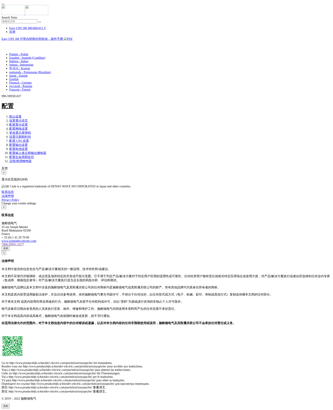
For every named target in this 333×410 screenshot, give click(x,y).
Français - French (19, 89)
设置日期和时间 (20, 136)
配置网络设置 (18, 128)
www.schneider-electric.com (19, 240)
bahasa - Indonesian (21, 64)
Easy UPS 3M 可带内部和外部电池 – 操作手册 (33, 38)
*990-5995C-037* (13, 244)
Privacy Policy (10, 199)
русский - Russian (20, 86)
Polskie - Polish (18, 54)
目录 (12, 31)
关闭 (5, 248)
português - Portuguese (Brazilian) (30, 72)
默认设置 (15, 116)
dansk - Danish (18, 75)
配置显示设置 (18, 124)
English (13, 79)
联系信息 (8, 192)
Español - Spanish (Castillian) (27, 57)
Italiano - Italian (18, 61)
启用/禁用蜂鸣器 (20, 161)
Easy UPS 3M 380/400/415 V (27, 28)
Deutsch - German (20, 82)
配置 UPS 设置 (19, 140)
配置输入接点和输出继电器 (27, 153)
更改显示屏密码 (20, 132)
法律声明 (8, 196)
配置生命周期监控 (21, 157)
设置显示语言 (18, 120)
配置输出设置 (18, 144)
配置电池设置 (18, 149)
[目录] (3, 43)
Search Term (9, 17)
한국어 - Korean (19, 68)
